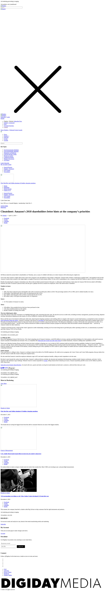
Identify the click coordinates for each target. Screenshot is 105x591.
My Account (4, 164)
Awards (20, 130)
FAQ (5, 124)
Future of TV (7, 190)
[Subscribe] (3, 115)
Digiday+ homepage (9, 122)
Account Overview (9, 125)
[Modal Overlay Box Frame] (13, 546)
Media (5, 186)
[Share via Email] (7, 368)
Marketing (6, 187)
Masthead (6, 573)
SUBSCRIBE (4, 206)
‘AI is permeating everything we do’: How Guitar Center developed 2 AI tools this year (25, 496)
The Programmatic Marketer (11, 151)
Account (3, 533)
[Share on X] (5, 368)
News (2, 130)
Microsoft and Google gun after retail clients (49, 340)
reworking (41, 320)
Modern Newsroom (9, 159)
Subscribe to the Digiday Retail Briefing (11, 365)
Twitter (45, 360)
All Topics (6, 160)
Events (16, 130)
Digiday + (6, 130)
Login (8, 117)
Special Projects (8, 167)
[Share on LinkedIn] (1, 368)
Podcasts (12, 130)
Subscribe (3, 117)
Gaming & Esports (9, 157)
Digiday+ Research (9, 169)
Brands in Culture (8, 156)
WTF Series (7, 170)
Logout (6, 127)
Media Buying (7, 189)
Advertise (6, 570)
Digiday (5, 215)
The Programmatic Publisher (11, 150)
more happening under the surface (9, 320)
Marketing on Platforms (10, 153)
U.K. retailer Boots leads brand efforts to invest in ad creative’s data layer (21, 453)
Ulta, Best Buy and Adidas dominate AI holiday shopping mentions (18, 183)
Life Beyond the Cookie (10, 154)
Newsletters (7, 171)
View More (4, 383)
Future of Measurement (7, 450)
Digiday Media (8, 575)
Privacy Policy (7, 572)
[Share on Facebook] (3, 368)
